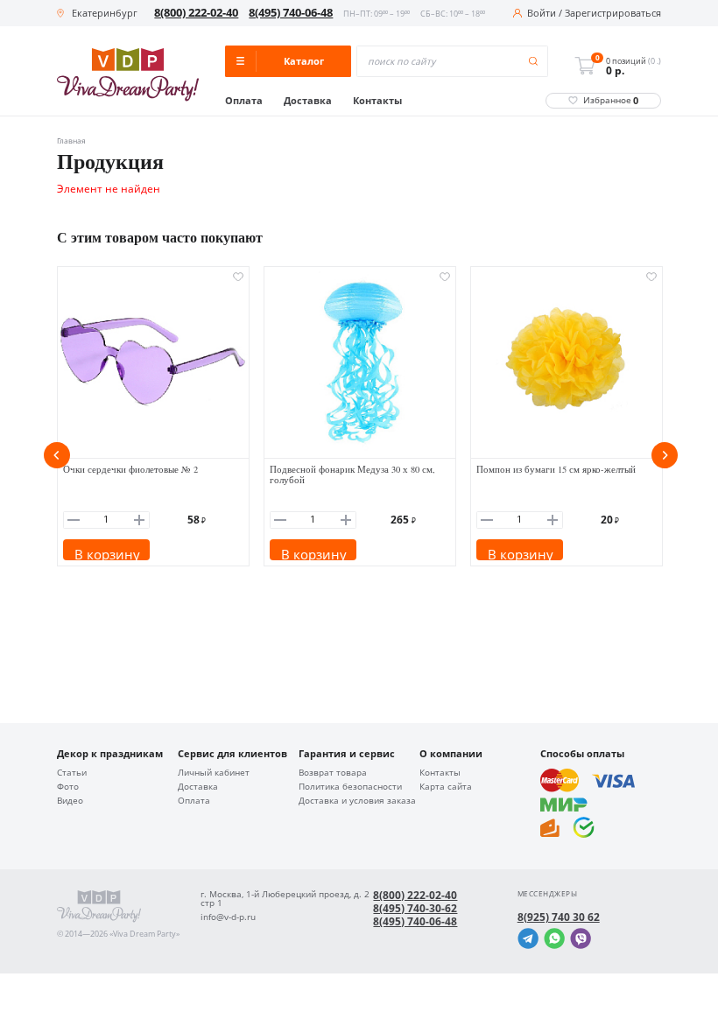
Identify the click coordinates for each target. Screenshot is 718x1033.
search (533, 62)
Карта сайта (445, 787)
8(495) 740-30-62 (415, 908)
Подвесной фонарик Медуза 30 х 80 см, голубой (352, 475)
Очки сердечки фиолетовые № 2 (130, 469)
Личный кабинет (214, 773)
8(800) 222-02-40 (196, 12)
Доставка (308, 101)
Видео (70, 801)
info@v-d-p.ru (228, 917)
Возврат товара (333, 773)
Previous (57, 455)
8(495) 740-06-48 (291, 12)
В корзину (107, 552)
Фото (68, 787)
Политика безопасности (350, 787)
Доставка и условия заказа (357, 801)
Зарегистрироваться (613, 13)
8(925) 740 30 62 (558, 917)
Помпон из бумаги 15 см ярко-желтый (556, 469)
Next (664, 455)
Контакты (377, 101)
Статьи (72, 773)
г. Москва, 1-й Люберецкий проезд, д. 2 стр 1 (285, 899)
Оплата (244, 101)
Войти (541, 13)
